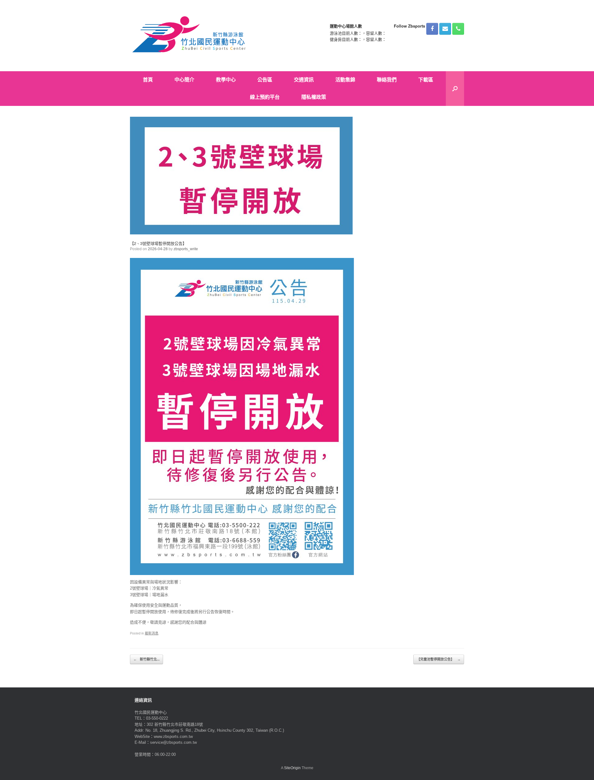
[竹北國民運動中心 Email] (445, 29)
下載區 (425, 79)
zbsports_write (186, 249)
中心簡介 (184, 79)
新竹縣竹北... (146, 659)
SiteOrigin (292, 768)
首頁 (148, 79)
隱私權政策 (313, 97)
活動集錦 (345, 79)
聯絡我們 (387, 79)
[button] (455, 88)
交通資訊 (304, 79)
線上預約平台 (265, 97)
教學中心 (226, 79)
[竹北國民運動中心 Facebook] (432, 29)
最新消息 (151, 633)
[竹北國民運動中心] (190, 35)
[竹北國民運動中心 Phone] (458, 29)
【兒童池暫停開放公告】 (439, 659)
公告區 (264, 79)
